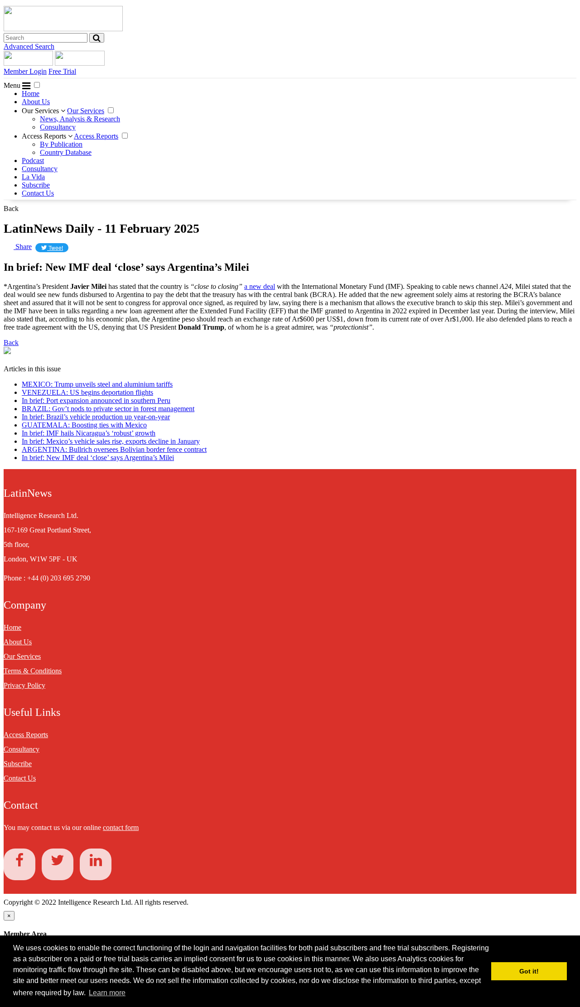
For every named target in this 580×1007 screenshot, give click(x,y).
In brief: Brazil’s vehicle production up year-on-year (96, 417)
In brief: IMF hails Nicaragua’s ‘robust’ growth (88, 433)
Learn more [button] (107, 993)
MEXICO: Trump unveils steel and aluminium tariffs (97, 384)
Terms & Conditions (33, 671)
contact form (121, 827)
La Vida (33, 177)
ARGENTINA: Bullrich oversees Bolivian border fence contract (114, 449)
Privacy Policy (24, 685)
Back (11, 208)
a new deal (259, 286)
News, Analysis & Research (80, 119)
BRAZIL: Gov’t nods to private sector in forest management (108, 408)
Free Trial (62, 71)
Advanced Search (29, 46)
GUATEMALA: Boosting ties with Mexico (84, 425)
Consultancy (58, 127)
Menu (13, 85)
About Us (36, 101)
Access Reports (45, 136)
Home (30, 93)
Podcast (33, 160)
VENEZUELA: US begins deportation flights (87, 392)
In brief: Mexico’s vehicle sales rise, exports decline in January (111, 441)
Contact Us (38, 193)
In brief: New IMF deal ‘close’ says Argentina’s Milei (98, 457)
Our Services (41, 111)
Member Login (25, 71)
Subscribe (36, 185)
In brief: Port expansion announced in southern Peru (96, 400)
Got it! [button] (529, 971)
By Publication (61, 144)
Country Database (66, 152)
